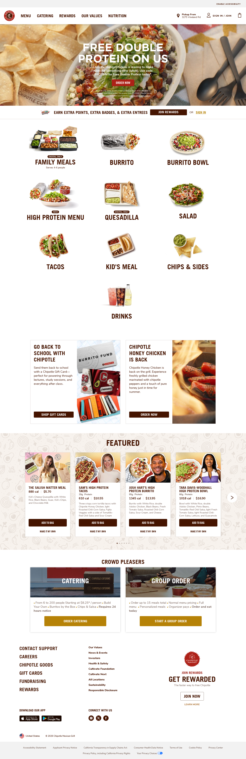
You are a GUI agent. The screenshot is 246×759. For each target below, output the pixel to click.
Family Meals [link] (55, 162)
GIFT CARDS (31, 673)
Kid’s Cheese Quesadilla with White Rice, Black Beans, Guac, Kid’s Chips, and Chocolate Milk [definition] (48, 500)
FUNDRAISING (32, 681)
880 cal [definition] (34, 492)
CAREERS (28, 656)
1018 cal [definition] (185, 498)
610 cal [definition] (84, 498)
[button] (232, 497)
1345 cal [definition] (135, 498)
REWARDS (67, 15)
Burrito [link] (122, 162)
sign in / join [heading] (222, 15)
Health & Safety (98, 663)
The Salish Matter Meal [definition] (47, 487)
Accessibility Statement (34, 747)
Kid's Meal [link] (121, 267)
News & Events (98, 653)
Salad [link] (188, 216)
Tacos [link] (55, 267)
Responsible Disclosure (103, 690)
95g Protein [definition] (135, 494)
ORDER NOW (123, 83)
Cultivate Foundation (102, 669)
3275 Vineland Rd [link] (191, 17)
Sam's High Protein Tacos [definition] (93, 489)
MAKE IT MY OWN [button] (48, 531)
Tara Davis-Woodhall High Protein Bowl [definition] (195, 489)
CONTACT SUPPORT (38, 648)
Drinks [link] (121, 316)
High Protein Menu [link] (55, 217)
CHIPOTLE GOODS (36, 665)
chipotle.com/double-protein (139, 96)
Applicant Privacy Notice (65, 747)
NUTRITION (117, 15)
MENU (26, 15)
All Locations (97, 679)
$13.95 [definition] (150, 498)
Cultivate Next (97, 674)
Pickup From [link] (189, 14)
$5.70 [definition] (47, 492)
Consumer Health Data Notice (148, 747)
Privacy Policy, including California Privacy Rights (106, 753)
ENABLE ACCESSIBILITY (229, 4)
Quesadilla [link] (122, 217)
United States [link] (33, 736)
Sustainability (97, 685)
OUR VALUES (91, 15)
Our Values (95, 647)
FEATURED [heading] (123, 443)
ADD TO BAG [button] (48, 522)
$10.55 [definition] (98, 498)
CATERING (45, 15)
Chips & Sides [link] (188, 267)
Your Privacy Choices (147, 753)
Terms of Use (176, 747)
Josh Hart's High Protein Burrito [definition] (142, 489)
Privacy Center (216, 747)
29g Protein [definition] (85, 494)
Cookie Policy (195, 747)
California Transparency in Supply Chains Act (105, 747)
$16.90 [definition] (200, 498)
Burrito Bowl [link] (188, 162)
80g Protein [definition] (185, 494)
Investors (94, 658)
